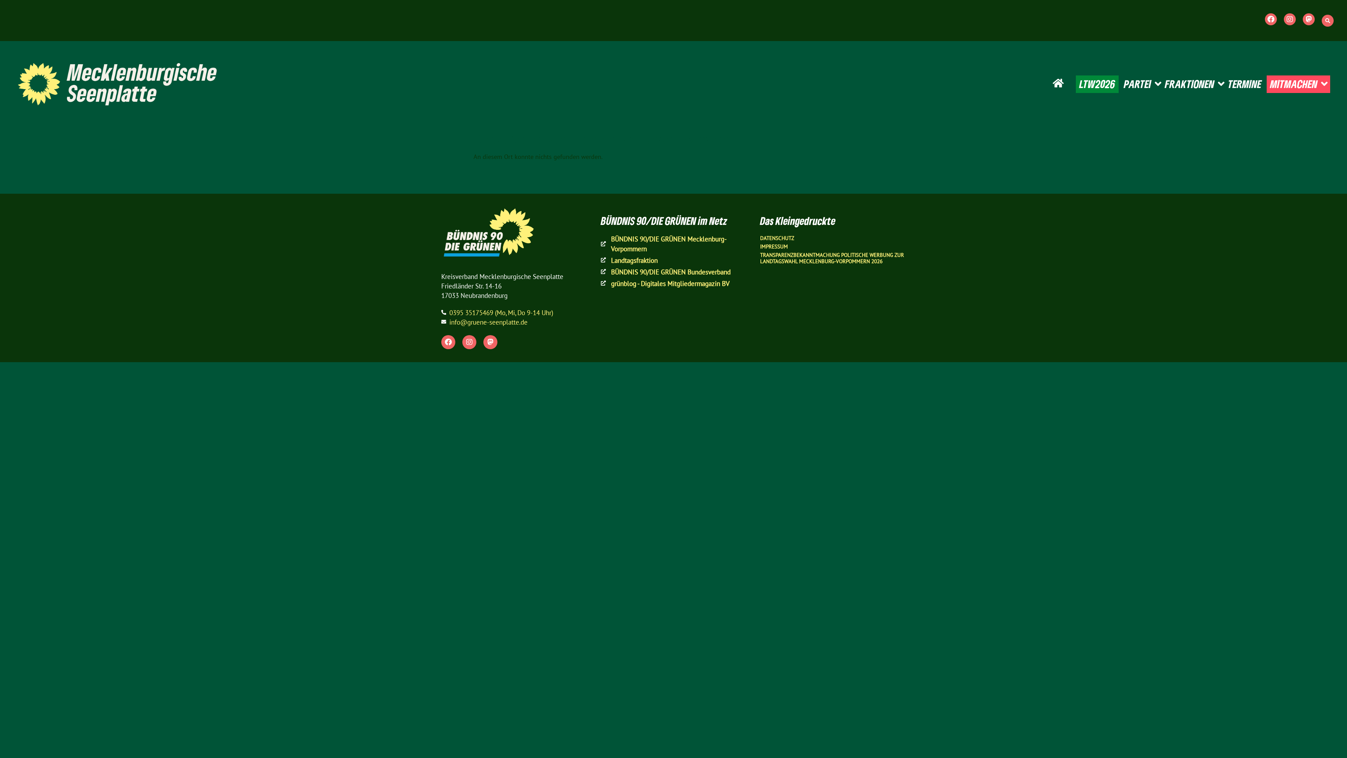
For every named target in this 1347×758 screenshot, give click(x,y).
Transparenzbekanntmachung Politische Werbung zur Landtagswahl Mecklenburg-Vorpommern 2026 (832, 258)
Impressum (774, 246)
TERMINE (1244, 84)
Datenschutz (777, 238)
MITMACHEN (1294, 84)
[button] (1328, 21)
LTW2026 (1097, 84)
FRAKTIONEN (1189, 84)
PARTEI (1137, 84)
